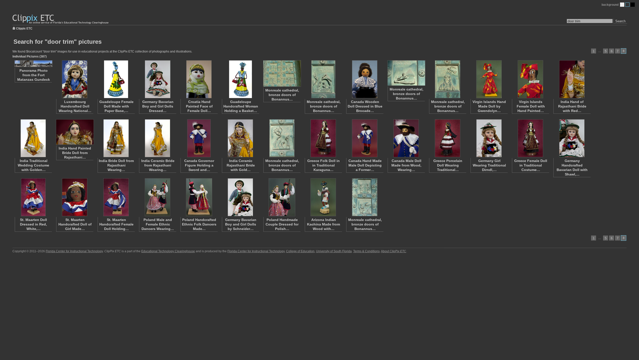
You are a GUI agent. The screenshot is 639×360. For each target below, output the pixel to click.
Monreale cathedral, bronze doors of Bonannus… (282, 94)
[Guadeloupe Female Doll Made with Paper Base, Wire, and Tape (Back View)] (116, 79)
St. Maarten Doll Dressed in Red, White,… (33, 224)
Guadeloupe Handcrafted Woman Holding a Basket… (240, 106)
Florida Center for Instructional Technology (74, 251)
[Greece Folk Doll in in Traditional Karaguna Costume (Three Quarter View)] (323, 138)
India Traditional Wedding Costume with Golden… (33, 165)
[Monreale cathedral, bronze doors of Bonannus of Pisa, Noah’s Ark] (406, 73)
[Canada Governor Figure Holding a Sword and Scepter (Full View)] (199, 138)
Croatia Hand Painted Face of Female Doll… (199, 106)
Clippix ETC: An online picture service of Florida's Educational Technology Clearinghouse (61, 19)
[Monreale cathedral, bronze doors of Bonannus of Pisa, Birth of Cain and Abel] (323, 79)
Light (622, 4)
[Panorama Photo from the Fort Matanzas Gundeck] (33, 63)
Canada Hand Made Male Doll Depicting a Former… (365, 165)
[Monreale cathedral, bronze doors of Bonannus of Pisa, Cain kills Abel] (282, 138)
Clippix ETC (24, 28)
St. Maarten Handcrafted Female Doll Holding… (116, 224)
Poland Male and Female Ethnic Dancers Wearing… (158, 224)
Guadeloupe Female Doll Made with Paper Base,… (116, 106)
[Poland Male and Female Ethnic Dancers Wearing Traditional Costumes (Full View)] (157, 197)
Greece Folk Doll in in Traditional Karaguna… (323, 165)
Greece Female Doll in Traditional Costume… (530, 165)
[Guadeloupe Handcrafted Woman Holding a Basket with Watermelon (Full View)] (240, 79)
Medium (627, 4)
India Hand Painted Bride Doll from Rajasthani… (75, 152)
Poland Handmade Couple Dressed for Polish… (282, 224)
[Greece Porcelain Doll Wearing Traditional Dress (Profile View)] (447, 138)
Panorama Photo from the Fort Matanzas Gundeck (33, 75)
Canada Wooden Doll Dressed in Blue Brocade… (365, 106)
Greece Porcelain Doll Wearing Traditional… (447, 165)
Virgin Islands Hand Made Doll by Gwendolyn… (489, 106)
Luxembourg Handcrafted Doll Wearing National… (75, 106)
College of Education (300, 251)
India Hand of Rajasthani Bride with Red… (572, 106)
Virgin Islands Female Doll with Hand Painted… (531, 106)
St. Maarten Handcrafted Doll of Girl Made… (75, 224)
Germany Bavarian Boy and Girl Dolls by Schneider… (240, 224)
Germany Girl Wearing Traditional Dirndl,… (489, 165)
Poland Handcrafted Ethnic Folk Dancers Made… (199, 224)
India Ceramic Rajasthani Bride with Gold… (241, 165)
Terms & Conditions (366, 251)
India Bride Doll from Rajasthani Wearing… (116, 165)
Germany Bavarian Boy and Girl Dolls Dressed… (157, 106)
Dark (633, 4)
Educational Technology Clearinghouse (168, 251)
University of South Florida (334, 251)
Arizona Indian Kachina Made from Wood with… (323, 224)
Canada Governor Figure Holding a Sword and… (199, 165)
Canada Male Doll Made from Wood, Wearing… (406, 165)
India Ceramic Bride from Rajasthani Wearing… (157, 165)
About (393, 251)
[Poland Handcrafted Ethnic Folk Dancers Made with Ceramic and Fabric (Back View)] (199, 197)
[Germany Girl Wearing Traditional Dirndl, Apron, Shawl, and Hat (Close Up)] (489, 138)
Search (620, 21)
